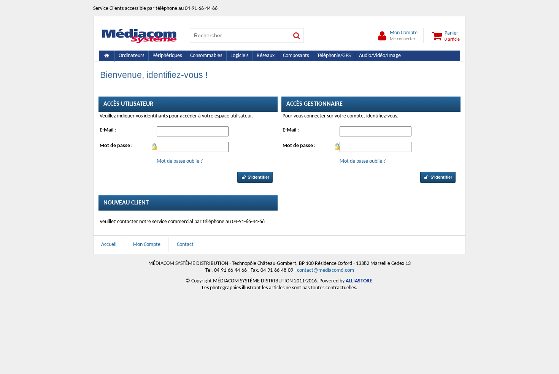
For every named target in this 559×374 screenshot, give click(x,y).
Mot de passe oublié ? (180, 161)
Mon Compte (404, 35)
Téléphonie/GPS (334, 56)
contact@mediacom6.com (325, 270)
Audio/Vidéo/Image (380, 56)
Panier (452, 35)
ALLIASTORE (359, 281)
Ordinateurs (131, 56)
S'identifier (257, 177)
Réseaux (266, 56)
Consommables (206, 56)
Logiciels (239, 56)
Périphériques (167, 56)
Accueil (108, 244)
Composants (296, 56)
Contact (185, 244)
